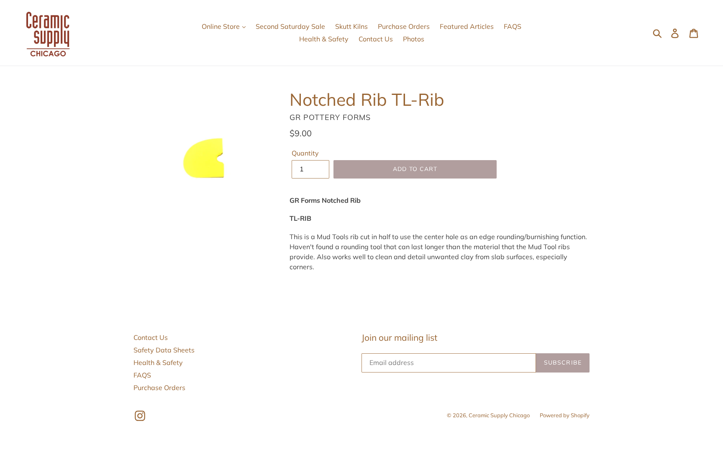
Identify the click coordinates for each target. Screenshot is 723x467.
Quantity (305, 153)
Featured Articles (467, 26)
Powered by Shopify (565, 415)
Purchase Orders (404, 26)
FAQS (512, 26)
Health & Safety (324, 39)
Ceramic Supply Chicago (499, 415)
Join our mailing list (399, 337)
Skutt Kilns (351, 26)
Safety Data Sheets (164, 350)
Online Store (221, 26)
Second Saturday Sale (290, 26)
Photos (413, 39)
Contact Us (376, 39)
